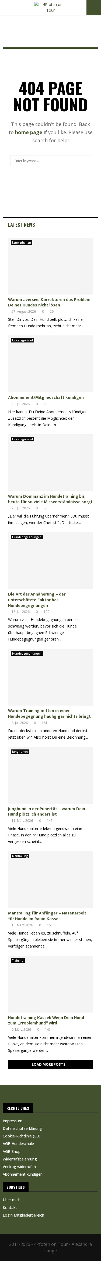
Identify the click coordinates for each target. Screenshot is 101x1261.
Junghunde (20, 752)
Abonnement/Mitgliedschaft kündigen (46, 397)
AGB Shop (11, 1151)
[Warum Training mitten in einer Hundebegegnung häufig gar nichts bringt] (50, 677)
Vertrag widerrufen (19, 1166)
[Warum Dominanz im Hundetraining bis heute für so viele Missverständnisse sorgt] (50, 462)
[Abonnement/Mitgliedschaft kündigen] (50, 363)
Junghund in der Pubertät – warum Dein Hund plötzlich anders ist (46, 811)
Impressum (12, 1120)
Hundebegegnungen (26, 537)
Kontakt (10, 1207)
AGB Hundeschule (18, 1143)
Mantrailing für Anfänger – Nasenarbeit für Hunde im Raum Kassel (47, 916)
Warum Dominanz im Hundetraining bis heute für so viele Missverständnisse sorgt (50, 499)
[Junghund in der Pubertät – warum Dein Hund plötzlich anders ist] (50, 775)
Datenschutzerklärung (22, 1128)
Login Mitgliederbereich (23, 1215)
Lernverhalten (21, 242)
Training (17, 960)
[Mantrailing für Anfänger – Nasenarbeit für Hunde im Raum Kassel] (50, 879)
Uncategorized (22, 340)
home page (28, 132)
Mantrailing (20, 856)
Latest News (21, 224)
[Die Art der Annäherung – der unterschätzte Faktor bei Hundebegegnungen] (50, 560)
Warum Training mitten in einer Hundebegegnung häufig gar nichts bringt (49, 713)
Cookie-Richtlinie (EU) (21, 1136)
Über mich (11, 1199)
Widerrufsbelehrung (20, 1159)
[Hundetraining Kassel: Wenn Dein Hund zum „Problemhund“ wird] (50, 984)
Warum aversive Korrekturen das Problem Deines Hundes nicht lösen (49, 302)
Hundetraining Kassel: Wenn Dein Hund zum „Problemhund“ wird (46, 1020)
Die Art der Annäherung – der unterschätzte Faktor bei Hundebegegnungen (36, 600)
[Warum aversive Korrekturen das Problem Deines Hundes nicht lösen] (50, 266)
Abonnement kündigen (23, 1174)
